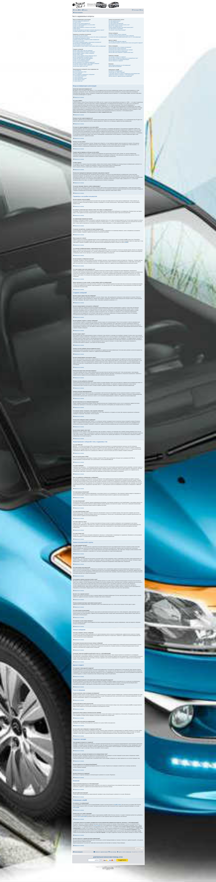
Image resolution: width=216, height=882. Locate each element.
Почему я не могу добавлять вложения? (81, 59)
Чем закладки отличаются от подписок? (117, 56)
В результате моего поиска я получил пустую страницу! (121, 49)
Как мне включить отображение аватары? (82, 43)
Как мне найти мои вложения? (115, 66)
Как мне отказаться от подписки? (116, 60)
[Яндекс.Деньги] (105, 860)
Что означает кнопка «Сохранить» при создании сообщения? (86, 63)
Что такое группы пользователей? (116, 23)
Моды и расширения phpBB (108, 868)
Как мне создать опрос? (78, 54)
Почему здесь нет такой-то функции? (117, 72)
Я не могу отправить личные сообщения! (117, 34)
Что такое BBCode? (77, 70)
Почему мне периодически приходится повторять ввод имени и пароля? (88, 30)
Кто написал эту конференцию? (115, 70)
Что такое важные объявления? (80, 75)
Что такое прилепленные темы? (80, 78)
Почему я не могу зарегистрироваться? (81, 23)
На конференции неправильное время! (81, 38)
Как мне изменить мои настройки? (80, 35)
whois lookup (97, 825)
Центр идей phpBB (82, 816)
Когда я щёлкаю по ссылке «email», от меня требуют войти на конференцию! (89, 46)
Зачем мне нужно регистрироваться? (81, 20)
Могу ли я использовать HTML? (80, 71)
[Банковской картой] (111, 860)
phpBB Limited (117, 804)
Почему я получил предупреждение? (81, 60)
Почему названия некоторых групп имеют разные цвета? (121, 27)
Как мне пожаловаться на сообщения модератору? (84, 62)
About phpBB (76, 807)
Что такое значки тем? (78, 80)
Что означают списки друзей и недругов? (117, 41)
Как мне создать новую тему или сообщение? (83, 50)
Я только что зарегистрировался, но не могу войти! (84, 24)
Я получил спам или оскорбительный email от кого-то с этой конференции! (125, 36)
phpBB (126, 242)
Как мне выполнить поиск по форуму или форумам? (120, 47)
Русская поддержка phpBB (108, 867)
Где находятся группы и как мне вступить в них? (119, 24)
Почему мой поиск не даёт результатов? (117, 48)
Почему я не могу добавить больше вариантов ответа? (85, 55)
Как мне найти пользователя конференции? (118, 51)
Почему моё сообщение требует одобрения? (82, 64)
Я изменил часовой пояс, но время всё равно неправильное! (86, 39)
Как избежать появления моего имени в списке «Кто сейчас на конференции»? (90, 36)
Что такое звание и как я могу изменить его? (82, 44)
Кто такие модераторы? (114, 22)
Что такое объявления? (78, 77)
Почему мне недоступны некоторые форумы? (83, 58)
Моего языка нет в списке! (78, 40)
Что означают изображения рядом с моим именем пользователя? (87, 42)
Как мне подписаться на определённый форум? (119, 59)
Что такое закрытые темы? (79, 79)
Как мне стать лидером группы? (115, 26)
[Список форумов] (80, 4)
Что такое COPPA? (77, 22)
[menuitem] (80, 10)
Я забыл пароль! (76, 28)
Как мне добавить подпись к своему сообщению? (83, 53)
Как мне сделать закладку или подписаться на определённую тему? (123, 58)
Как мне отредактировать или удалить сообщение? (84, 51)
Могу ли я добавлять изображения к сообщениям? (84, 74)
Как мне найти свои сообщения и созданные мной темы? (121, 52)
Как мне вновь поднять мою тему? (80, 66)
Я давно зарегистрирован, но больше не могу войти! (84, 27)
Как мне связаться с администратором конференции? (120, 76)
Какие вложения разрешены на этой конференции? (120, 65)
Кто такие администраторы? (115, 20)
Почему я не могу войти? (78, 26)
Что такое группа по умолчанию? (116, 28)
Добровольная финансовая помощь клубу (108, 857)
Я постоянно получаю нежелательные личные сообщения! (121, 35)
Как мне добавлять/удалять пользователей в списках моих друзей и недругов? (126, 42)
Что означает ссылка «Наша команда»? (117, 30)
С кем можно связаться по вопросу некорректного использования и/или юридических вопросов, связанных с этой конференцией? (124, 74)
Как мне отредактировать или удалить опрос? (83, 57)
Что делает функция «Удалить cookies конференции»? (84, 31)
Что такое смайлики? (77, 73)
